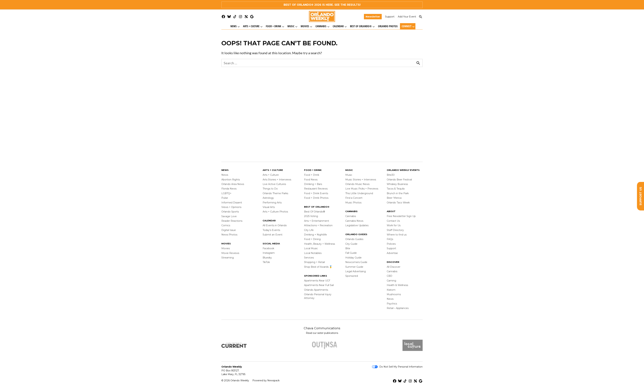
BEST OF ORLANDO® (298, 4)
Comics (225, 225)
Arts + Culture (251, 26)
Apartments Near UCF (317, 280)
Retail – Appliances (398, 308)
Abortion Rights (230, 179)
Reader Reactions (231, 220)
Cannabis (320, 26)
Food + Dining (312, 239)
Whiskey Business (397, 184)
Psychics (392, 303)
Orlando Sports (230, 211)
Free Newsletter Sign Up (401, 216)
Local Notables (312, 253)
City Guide (351, 243)
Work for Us (393, 225)
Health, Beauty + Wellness (319, 243)
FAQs (390, 239)
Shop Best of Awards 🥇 (318, 266)
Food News (310, 179)
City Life (309, 230)
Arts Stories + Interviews (277, 179)
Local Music (311, 248)
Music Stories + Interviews (360, 179)
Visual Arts (269, 207)
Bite (347, 248)
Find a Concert (353, 197)
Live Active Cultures (274, 184)
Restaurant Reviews (316, 188)
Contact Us (393, 220)
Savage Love (229, 216)
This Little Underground (359, 193)
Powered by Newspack (266, 380)
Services (309, 257)
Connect (406, 26)
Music (290, 26)
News (233, 26)
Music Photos (353, 202)
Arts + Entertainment (316, 220)
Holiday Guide (353, 257)
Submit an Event (272, 234)
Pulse (224, 197)
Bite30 (391, 174)
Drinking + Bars (313, 184)
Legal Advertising (355, 271)
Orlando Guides (354, 239)
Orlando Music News (357, 184)
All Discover (393, 266)
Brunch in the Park (398, 193)
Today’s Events (271, 230)
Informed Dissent (231, 202)
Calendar (338, 26)
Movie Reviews (230, 253)
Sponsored (351, 275)
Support (389, 16)
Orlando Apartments (316, 289)
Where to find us (397, 234)
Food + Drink (273, 26)
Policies (391, 243)
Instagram (269, 252)
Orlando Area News (232, 184)
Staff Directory (395, 230)
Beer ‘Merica (394, 197)
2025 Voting (311, 216)
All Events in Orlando (275, 225)
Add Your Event (407, 16)
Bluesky (267, 257)
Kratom (391, 289)
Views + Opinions (231, 207)
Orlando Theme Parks (275, 193)
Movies (305, 26)
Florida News (228, 188)
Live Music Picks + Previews (361, 188)
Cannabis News (354, 220)
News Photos (229, 234)
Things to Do (270, 188)
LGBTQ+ (226, 193)
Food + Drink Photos (316, 197)
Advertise (392, 253)
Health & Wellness (397, 285)
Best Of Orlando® (361, 26)
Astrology (268, 197)
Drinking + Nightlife (315, 234)
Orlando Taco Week (398, 202)
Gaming (391, 280)
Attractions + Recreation (318, 225)
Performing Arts (272, 202)
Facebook (268, 248)
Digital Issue (228, 230)
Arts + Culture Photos (275, 211)
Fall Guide (351, 252)
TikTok (266, 262)
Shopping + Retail (314, 262)
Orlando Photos (388, 26)
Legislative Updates (356, 225)
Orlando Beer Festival (399, 179)
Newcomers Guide (356, 262)
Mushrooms (394, 294)
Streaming (227, 257)
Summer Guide (354, 266)
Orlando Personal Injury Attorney (317, 296)
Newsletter (373, 16)
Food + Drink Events (316, 193)
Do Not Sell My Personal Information (401, 366)
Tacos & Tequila (396, 188)
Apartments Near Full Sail (319, 285)
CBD (389, 275)
